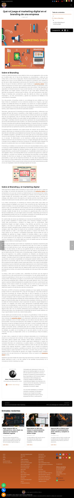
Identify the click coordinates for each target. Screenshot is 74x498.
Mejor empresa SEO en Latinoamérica (45, 464)
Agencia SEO (23, 469)
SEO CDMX (40, 466)
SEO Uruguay (41, 461)
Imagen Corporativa (24, 459)
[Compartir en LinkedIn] (65, 30)
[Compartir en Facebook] (62, 30)
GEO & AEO (23, 455)
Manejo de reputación (25, 461)
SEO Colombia (23, 476)
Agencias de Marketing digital (26, 454)
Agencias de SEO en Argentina (44, 474)
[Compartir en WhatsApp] (67, 30)
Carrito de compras (42, 471)
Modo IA (22, 481)
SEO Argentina (41, 457)
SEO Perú (22, 471)
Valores (4, 457)
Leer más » (6, 444)
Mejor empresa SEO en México (44, 462)
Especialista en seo (42, 455)
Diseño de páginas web (25, 464)
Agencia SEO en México (25, 474)
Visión (4, 455)
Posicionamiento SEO (25, 467)
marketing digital (39, 84)
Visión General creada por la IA (44, 476)
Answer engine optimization (26, 479)
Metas (4, 459)
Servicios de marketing (25, 466)
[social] (52, 1)
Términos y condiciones (7, 462)
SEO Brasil (23, 477)
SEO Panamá (41, 459)
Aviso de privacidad (6, 461)
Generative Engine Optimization (44, 477)
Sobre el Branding (58, 18)
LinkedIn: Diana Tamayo (13, 384)
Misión (4, 454)
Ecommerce (40, 469)
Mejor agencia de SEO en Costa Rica (45, 472)
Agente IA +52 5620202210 (7, 1)
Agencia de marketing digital (26, 462)
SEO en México (23, 472)
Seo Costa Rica (41, 454)
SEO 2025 (40, 467)
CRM (21, 457)
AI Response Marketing (25, 483)
